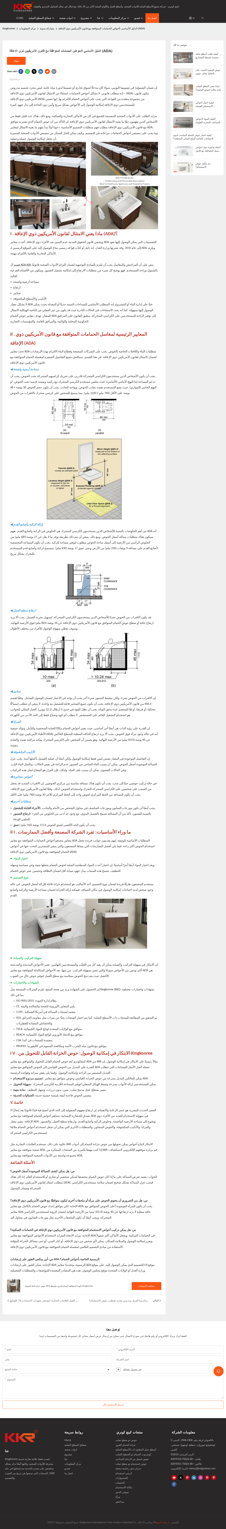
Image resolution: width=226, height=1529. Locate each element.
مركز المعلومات (27, 28)
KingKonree (8, 28)
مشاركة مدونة (47, 28)
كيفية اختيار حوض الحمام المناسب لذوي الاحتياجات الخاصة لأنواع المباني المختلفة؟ (193, 137)
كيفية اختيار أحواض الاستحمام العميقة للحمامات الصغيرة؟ (205, 104)
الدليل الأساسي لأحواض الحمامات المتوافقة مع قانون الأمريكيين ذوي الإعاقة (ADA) (101, 28)
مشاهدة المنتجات (146, 1286)
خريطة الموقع (162, 1522)
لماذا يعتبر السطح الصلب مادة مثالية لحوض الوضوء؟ (208, 88)
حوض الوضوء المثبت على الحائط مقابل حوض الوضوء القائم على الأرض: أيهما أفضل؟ (208, 71)
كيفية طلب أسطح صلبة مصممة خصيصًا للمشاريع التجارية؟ (207, 55)
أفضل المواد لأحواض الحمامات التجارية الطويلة (208, 120)
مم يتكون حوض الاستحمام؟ (203, 165)
